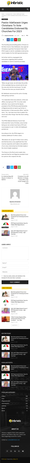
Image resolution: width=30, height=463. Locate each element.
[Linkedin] (15, 451)
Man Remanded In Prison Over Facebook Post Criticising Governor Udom (19, 216)
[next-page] (5, 239)
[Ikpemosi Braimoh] (3, 35)
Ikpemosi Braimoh (9, 35)
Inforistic (5, 459)
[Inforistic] (15, 3)
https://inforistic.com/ (15, 204)
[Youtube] (22, 451)
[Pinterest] (15, 39)
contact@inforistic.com (14, 440)
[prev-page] (3, 239)
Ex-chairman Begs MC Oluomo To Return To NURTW (7, 178)
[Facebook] (8, 39)
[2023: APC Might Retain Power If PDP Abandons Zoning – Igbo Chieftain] (6, 233)
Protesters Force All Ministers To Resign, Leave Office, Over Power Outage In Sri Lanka (23, 180)
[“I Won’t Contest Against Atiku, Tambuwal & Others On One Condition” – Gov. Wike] (6, 319)
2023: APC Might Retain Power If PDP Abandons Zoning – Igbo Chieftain (19, 232)
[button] (2, 9)
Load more (14, 325)
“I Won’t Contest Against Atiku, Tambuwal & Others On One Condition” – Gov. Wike (18, 318)
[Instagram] (11, 451)
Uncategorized (8, 14)
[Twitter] (12, 39)
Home (3, 14)
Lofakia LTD (15, 459)
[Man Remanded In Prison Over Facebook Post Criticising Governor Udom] (6, 217)
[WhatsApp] (19, 39)
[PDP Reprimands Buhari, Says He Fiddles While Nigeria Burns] (6, 225)
